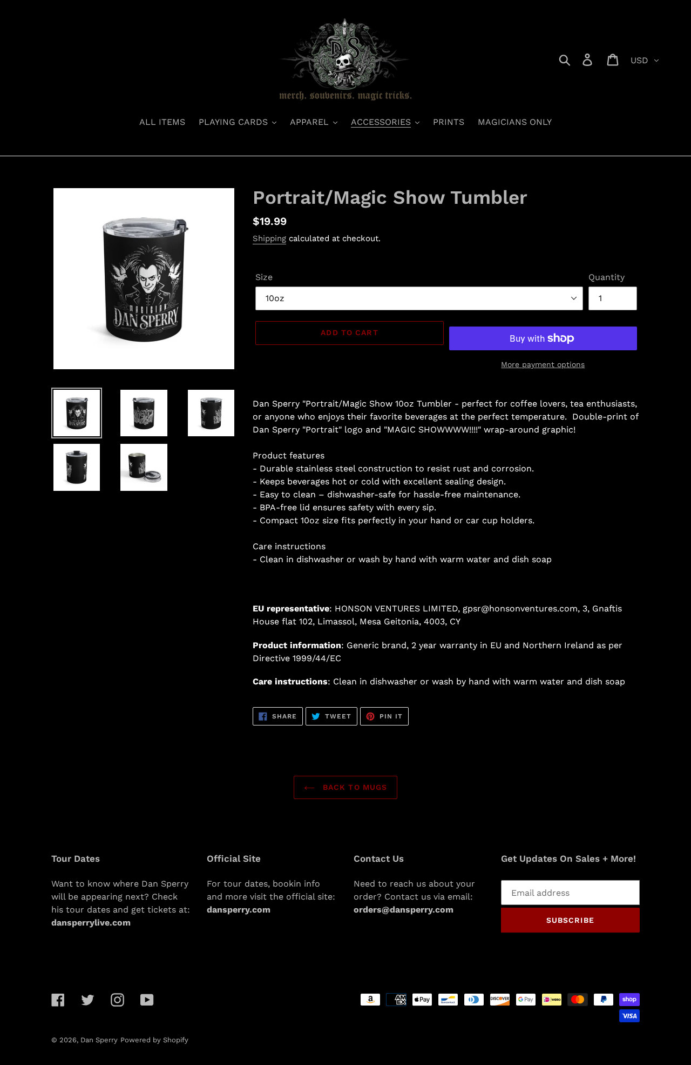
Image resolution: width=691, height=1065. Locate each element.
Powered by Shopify (154, 1040)
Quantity (606, 277)
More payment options (543, 364)
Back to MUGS (354, 787)
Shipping (269, 238)
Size (264, 277)
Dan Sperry (99, 1040)
